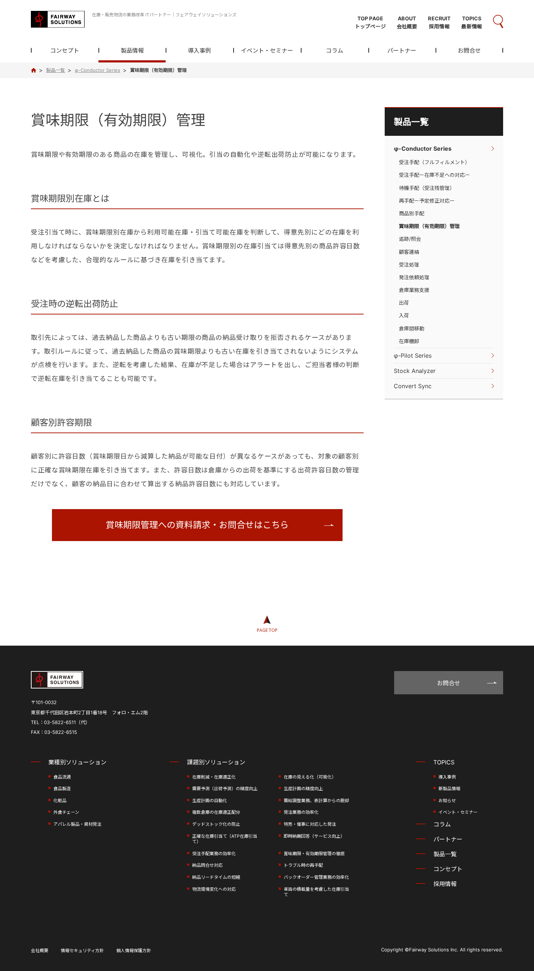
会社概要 (39, 950)
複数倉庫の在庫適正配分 (216, 812)
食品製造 (62, 788)
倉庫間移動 (411, 328)
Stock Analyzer (415, 370)
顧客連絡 (409, 252)
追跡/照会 (410, 239)
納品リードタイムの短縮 (216, 877)
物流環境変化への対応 (214, 889)
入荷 (404, 315)
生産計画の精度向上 (303, 788)
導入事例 (199, 51)
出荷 (404, 303)
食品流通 (62, 777)
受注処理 (409, 264)
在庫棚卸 (409, 341)
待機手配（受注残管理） (427, 188)
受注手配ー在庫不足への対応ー (434, 175)
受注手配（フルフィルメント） (434, 162)
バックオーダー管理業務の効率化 (316, 877)
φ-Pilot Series (413, 355)
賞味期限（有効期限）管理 (429, 226)
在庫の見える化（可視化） (310, 777)
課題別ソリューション (216, 762)
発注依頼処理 (414, 277)
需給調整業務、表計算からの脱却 (316, 800)
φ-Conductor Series (423, 148)
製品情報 (132, 51)
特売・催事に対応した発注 (310, 824)
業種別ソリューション (77, 762)
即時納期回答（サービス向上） (314, 836)
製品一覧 (411, 122)
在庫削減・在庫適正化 (214, 777)
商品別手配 (411, 213)
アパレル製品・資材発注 (77, 824)
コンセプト (64, 51)
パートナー (401, 51)
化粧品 (59, 800)
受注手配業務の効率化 (214, 853)
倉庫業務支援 (414, 290)
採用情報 (445, 883)
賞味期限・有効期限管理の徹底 (314, 853)
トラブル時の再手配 (303, 865)
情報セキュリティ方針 (82, 950)
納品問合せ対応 (207, 865)
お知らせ (447, 800)
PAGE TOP (267, 630)
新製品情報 (449, 788)
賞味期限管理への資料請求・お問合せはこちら (197, 525)
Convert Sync (413, 386)
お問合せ (469, 51)
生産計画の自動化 (209, 800)
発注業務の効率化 (301, 812)
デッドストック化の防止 (216, 824)
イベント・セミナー (267, 51)
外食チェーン (66, 812)
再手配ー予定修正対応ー (427, 201)
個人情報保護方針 (133, 950)
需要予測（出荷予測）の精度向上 (225, 788)
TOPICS (443, 762)
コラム (334, 51)
